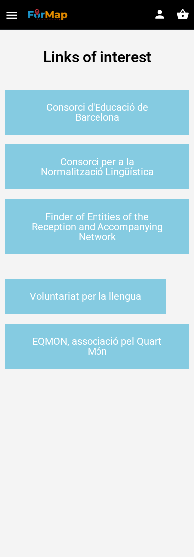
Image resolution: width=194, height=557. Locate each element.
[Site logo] (49, 15)
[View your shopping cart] (182, 14)
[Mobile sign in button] (159, 14)
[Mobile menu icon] (12, 15)
